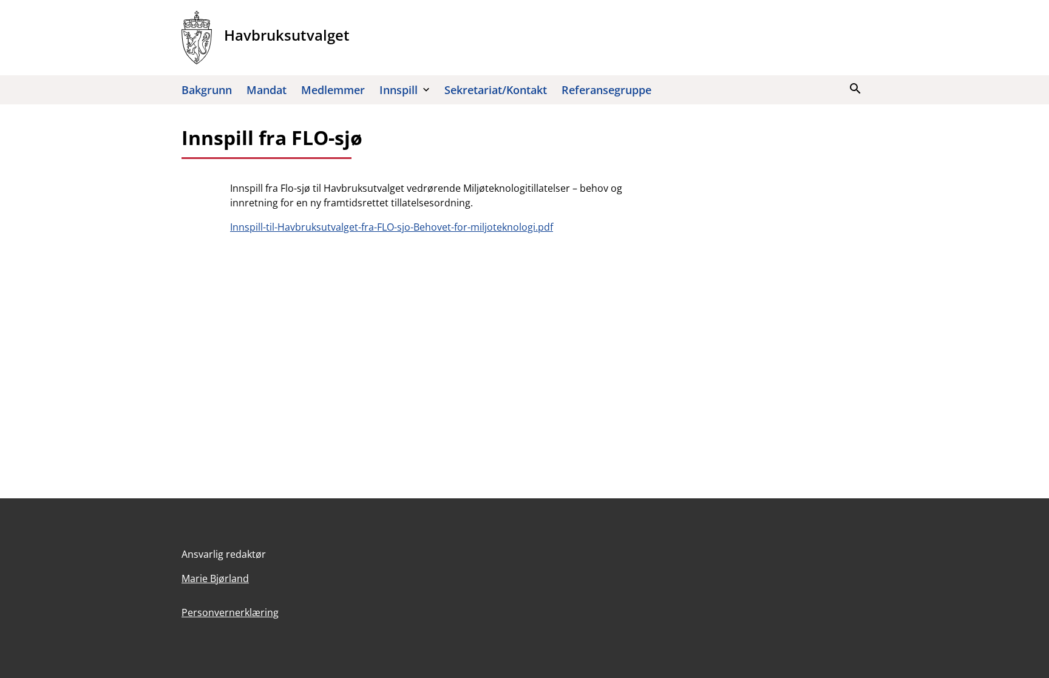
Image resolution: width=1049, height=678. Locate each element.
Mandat (266, 90)
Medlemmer (333, 90)
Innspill (398, 90)
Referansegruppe (606, 90)
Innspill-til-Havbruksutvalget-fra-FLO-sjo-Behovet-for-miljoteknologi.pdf (391, 227)
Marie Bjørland (215, 578)
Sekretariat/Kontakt (495, 90)
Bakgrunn (207, 90)
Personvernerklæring (230, 612)
